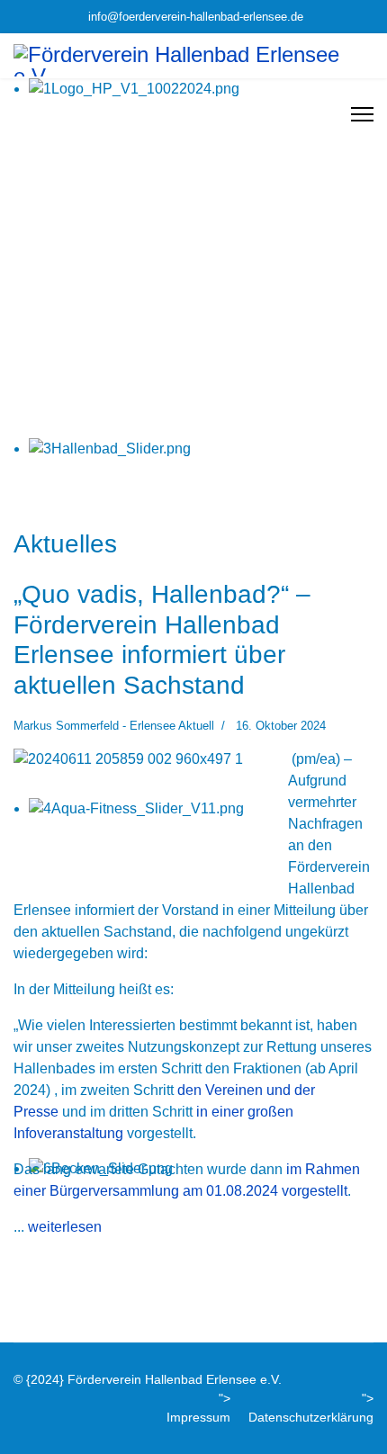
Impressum (198, 1417)
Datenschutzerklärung (311, 1417)
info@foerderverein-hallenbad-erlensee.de (195, 17)
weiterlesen (65, 1226)
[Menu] (362, 114)
